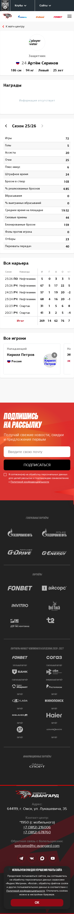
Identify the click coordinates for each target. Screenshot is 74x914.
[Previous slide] (6, 126)
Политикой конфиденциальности (29, 481)
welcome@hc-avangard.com (37, 846)
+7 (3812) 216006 (37, 827)
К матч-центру (15, 26)
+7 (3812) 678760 (37, 832)
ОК (37, 902)
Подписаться (37, 465)
